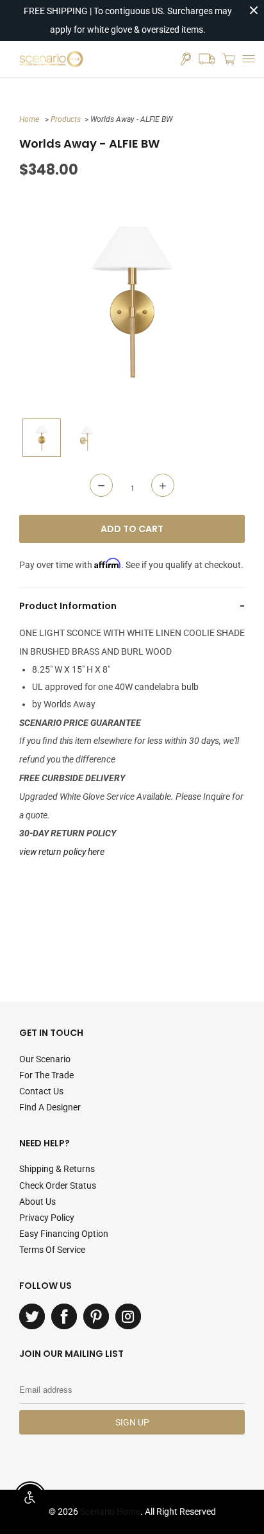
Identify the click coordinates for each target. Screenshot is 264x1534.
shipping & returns (57, 1169)
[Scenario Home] (51, 59)
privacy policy (46, 1217)
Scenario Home (110, 1511)
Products (66, 119)
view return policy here (61, 852)
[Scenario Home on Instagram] (128, 1316)
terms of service (52, 1250)
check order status (57, 1185)
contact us (41, 1091)
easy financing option (63, 1233)
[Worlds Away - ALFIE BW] (132, 299)
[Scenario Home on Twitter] (32, 1316)
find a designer (50, 1107)
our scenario (44, 1059)
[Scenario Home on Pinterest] (96, 1316)
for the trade (46, 1075)
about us (37, 1201)
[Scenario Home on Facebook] (64, 1316)
